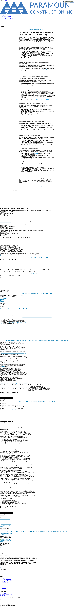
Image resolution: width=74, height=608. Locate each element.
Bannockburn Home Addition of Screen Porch (37, 273)
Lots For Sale (4, 20)
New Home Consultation (6, 16)
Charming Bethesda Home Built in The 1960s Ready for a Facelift (37, 516)
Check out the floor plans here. (14, 444)
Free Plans (4, 17)
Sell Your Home (5, 589)
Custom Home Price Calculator (8, 18)
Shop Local (4, 588)
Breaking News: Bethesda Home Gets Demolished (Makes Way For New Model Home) (37, 401)
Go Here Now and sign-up (5, 222)
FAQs (3, 587)
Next (3, 566)
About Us (3, 584)
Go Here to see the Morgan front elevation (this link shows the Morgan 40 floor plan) (18, 308)
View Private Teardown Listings (68, 1)
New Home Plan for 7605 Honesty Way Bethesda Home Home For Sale (37, 293)
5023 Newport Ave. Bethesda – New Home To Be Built (37, 257)
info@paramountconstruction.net (6, 594)
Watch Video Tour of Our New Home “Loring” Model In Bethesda (37, 185)
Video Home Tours (5, 21)
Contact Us (4, 585)
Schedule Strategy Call (4, 595)
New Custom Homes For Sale (8, 580)
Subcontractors (5, 582)
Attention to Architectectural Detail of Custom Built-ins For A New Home (37, 317)
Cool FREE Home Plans (6, 579)
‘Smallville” (3, 366)
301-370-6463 (4, 0)
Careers (3, 583)
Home (3, 15)
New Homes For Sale (6, 19)
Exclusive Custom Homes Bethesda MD (37, 29)
